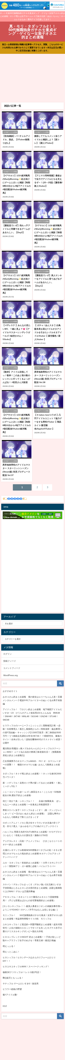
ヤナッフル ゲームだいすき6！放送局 (20, 983)
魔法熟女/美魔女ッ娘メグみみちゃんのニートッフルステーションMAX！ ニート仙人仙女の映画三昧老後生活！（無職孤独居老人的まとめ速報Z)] (32, 751)
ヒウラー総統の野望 (12, 989)
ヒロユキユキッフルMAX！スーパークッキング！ (26, 966)
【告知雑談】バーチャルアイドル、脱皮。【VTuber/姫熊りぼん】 (16, 139)
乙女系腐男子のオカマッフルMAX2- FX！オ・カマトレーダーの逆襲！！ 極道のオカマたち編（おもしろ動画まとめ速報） (32, 764)
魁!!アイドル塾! (10, 995)
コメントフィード (11, 668)
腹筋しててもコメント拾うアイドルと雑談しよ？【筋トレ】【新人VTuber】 (48, 139)
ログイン (7, 654)
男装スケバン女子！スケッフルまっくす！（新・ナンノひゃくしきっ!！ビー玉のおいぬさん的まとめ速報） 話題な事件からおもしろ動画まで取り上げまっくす (32, 813)
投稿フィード (9, 661)
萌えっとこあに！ (11, 952)
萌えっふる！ (9, 946)
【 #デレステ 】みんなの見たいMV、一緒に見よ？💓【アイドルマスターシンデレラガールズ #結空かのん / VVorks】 (16, 332)
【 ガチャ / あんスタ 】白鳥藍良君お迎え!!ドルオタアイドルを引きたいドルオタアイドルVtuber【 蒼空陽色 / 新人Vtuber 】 (48, 332)
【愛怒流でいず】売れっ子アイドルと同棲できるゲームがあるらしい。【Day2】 (16, 228)
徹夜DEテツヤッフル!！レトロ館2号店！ (22, 972)
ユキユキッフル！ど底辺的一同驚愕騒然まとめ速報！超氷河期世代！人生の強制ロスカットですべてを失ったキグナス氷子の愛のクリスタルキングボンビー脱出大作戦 (32, 927)
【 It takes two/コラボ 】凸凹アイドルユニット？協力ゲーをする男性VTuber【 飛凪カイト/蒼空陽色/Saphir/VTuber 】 (48, 422)
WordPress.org (10, 675)
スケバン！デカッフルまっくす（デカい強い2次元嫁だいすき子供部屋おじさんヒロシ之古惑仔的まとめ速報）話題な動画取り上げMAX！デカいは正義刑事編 (32, 887)
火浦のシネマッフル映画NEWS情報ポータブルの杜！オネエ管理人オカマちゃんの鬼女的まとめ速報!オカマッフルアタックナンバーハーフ (32, 853)
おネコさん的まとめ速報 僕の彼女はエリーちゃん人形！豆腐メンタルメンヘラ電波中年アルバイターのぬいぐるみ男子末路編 (32, 700)
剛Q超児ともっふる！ (13, 978)
